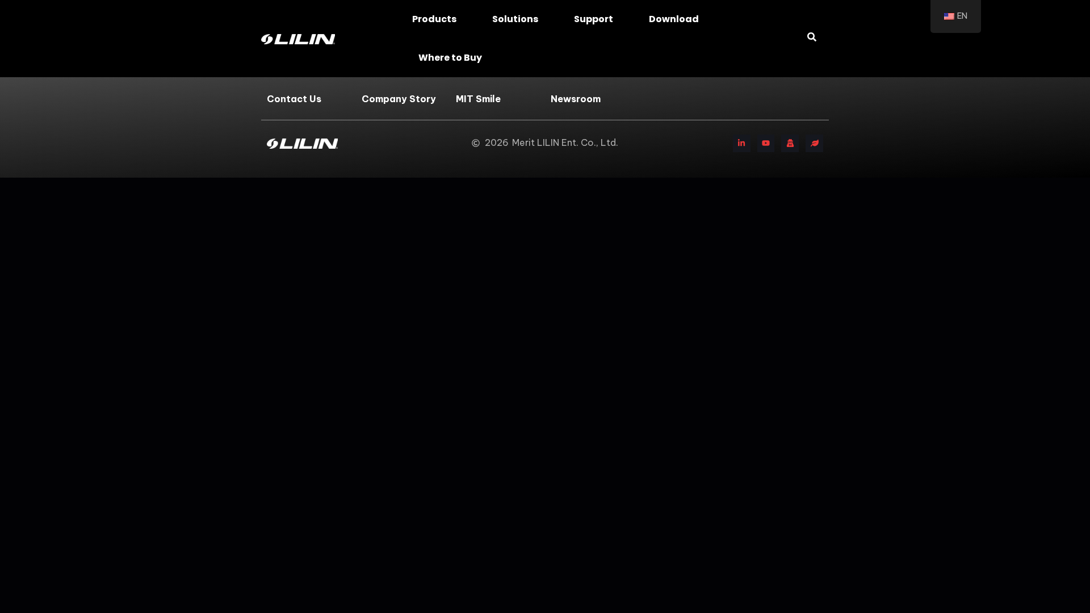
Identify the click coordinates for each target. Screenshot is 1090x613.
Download (674, 19)
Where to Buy (450, 57)
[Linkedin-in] (742, 143)
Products (434, 19)
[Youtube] (766, 143)
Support (593, 19)
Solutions (515, 19)
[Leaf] (814, 143)
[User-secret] (790, 143)
